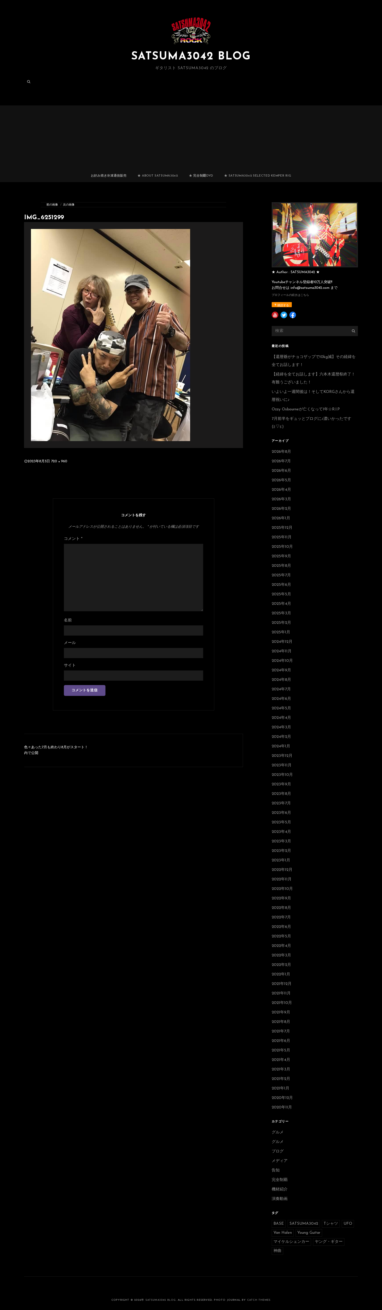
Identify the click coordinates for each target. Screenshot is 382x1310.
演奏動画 (280, 1199)
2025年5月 (281, 594)
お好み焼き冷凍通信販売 (109, 175)
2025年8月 (281, 566)
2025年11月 (282, 537)
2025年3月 (281, 613)
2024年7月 (281, 689)
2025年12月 (282, 528)
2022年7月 (281, 918)
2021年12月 (282, 984)
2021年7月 (281, 1032)
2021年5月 (281, 1051)
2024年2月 (281, 737)
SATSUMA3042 (303, 1224)
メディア (280, 1161)
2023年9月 (281, 784)
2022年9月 (281, 899)
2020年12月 (282, 1098)
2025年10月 (282, 547)
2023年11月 (282, 765)
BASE (278, 1224)
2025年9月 (281, 556)
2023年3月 (281, 842)
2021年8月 (281, 1022)
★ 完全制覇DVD (201, 175)
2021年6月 (281, 1041)
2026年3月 (281, 499)
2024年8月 (281, 680)
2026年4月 (281, 490)
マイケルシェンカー (291, 1242)
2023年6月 (281, 813)
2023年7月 (281, 803)
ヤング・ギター (329, 1242)
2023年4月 (281, 832)
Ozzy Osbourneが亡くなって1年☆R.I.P (306, 409)
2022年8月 (281, 908)
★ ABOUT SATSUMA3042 (158, 175)
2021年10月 (282, 1003)
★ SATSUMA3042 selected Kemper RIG (257, 175)
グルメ (278, 1133)
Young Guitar (308, 1233)
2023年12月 (282, 756)
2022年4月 (281, 946)
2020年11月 (282, 1108)
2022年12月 (282, 870)
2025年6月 (281, 585)
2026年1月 (281, 518)
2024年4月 (281, 718)
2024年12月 (282, 642)
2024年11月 (282, 651)
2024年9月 (281, 670)
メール (70, 643)
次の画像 (68, 204)
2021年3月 (281, 1070)
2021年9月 (281, 1013)
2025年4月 (281, 604)
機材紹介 (280, 1190)
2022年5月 (281, 937)
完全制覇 (280, 1180)
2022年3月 (281, 956)
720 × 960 (59, 461)
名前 (68, 621)
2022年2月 (281, 965)
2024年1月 (281, 746)
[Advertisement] (191, 137)
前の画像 (52, 204)
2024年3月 (281, 727)
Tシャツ (331, 1224)
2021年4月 (281, 1060)
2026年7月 (281, 461)
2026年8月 (281, 452)
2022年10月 (282, 889)
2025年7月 (281, 575)
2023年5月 (281, 822)
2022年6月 (281, 927)
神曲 (277, 1251)
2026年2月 (281, 509)
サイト (70, 666)
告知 (276, 1171)
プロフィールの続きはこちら (290, 295)
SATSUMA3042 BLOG (191, 56)
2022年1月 (281, 975)
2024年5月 (281, 708)
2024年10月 (282, 661)
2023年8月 (281, 794)
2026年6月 (281, 471)
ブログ (278, 1152)
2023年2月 (281, 851)
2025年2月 (281, 623)
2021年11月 (281, 994)
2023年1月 (281, 861)
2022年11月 (282, 880)
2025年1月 (281, 632)
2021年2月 (281, 1079)
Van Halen (282, 1233)
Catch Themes (259, 1300)
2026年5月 (281, 480)
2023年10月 (282, 775)
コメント (73, 539)
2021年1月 (280, 1089)
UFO (348, 1224)
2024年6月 (281, 699)
